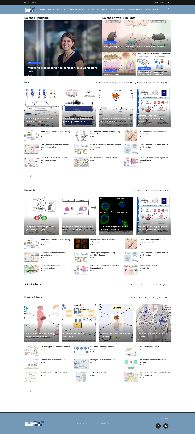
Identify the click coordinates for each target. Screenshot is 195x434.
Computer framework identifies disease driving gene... (105, 146)
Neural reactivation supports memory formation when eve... (151, 73)
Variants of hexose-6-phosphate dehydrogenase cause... (151, 119)
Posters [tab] (167, 191)
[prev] (28, 50)
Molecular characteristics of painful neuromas (153, 133)
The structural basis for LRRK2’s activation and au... (53, 267)
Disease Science (135, 9)
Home (42, 9)
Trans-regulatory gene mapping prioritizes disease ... (102, 254)
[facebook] (158, 426)
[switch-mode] (169, 2)
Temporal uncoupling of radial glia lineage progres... (40, 228)
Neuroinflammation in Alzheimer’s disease (153, 361)
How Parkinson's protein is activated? (104, 158)
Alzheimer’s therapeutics (149, 347)
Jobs (148, 9)
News (50, 9)
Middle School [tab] (156, 285)
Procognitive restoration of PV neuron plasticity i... (78, 228)
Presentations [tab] (159, 191)
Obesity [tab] (155, 298)
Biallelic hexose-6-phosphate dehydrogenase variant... (152, 228)
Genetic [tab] (161, 298)
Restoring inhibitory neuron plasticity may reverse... (76, 120)
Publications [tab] (140, 191)
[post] (63, 50)
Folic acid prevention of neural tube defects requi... (103, 241)
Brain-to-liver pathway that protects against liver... (154, 159)
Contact (27, 2)
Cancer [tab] (120, 83)
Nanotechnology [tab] (158, 83)
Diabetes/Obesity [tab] (130, 83)
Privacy (160, 418)
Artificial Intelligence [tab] (144, 83)
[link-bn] (97, 180)
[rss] (165, 426)
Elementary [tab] (135, 285)
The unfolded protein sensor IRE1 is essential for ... (114, 228)
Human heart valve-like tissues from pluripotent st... (154, 146)
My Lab (34, 2)
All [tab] (97, 83)
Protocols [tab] (149, 191)
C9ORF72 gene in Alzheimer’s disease (152, 335)
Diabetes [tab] (148, 298)
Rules (167, 418)
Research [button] (61, 9)
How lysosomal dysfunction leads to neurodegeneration (55, 146)
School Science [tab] (145, 285)
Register (162, 2)
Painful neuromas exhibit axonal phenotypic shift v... (152, 241)
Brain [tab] (136, 298)
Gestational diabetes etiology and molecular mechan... (40, 335)
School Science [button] (117, 9)
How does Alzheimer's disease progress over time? (102, 348)
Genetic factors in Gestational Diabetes (115, 335)
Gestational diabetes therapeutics (73, 335)
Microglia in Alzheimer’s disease (102, 360)
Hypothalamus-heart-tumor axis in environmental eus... (54, 159)
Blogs (155, 9)
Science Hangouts (77, 9)
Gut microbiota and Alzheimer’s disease (56, 373)
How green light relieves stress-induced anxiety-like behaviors (135, 46)
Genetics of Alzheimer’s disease (53, 360)
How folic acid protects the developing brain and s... (105, 133)
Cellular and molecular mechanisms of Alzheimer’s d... (155, 374)
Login (156, 2)
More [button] (167, 83)
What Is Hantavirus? (113, 74)
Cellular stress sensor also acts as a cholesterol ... (116, 120)
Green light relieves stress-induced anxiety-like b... (153, 267)
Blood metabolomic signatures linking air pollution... (55, 133)
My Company (102, 9)
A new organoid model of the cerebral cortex (40, 120)
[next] (98, 50)
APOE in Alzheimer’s (98, 373)
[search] (168, 9)
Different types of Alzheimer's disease (55, 347)
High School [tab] (166, 285)
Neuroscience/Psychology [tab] (108, 83)
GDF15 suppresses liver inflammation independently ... (104, 267)
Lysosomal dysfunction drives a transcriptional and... (53, 254)
